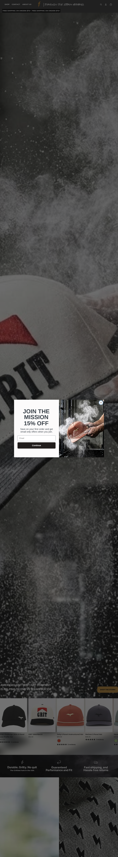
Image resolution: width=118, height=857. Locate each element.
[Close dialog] (101, 403)
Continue (36, 445)
